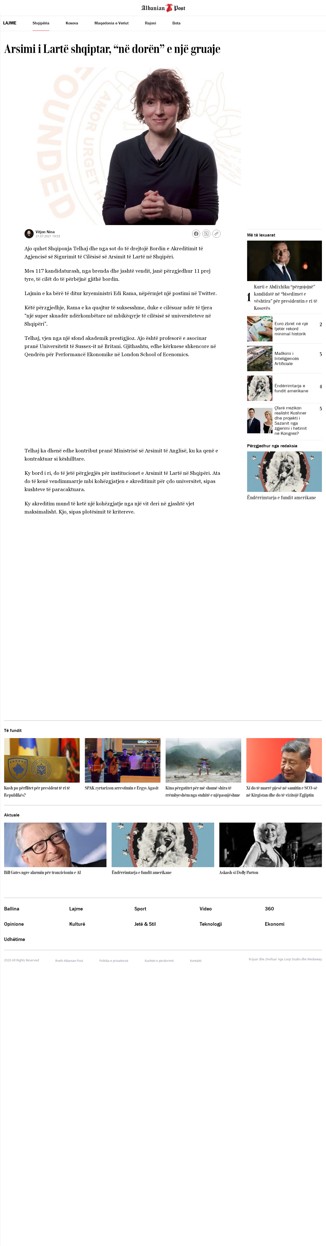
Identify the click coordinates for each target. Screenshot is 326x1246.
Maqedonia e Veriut (111, 23)
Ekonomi (274, 924)
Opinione (14, 924)
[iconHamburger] (13, 7)
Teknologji (211, 924)
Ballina (11, 908)
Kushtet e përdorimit (159, 961)
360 (269, 908)
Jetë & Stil (145, 924)
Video (206, 908)
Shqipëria (41, 23)
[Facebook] (196, 234)
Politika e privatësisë (113, 961)
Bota (176, 23)
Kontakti (195, 961)
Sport (140, 908)
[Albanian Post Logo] (163, 7)
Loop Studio (292, 959)
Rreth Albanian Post (69, 961)
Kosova (72, 23)
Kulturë (77, 924)
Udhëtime (14, 939)
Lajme (9, 22)
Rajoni (150, 23)
